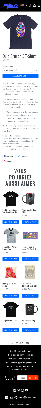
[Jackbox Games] (11, 5)
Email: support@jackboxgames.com (20, 363)
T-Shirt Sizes (8, 66)
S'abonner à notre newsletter (10, 377)
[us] (22, 5)
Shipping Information (11, 136)
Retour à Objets (22, 343)
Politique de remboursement (20, 359)
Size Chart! (7, 131)
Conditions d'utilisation (20, 351)
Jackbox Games (23, 404)
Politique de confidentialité (20, 355)
